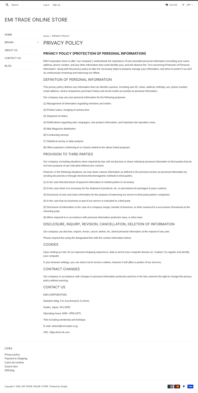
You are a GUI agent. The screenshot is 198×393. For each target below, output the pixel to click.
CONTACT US (13, 58)
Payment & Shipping (16, 358)
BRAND (22, 42)
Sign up (56, 5)
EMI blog (9, 370)
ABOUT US (11, 50)
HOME (8, 34)
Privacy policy (12, 354)
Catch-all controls (14, 362)
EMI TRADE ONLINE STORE (36, 20)
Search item (11, 366)
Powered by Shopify (58, 386)
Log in (46, 5)
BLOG (8, 66)
